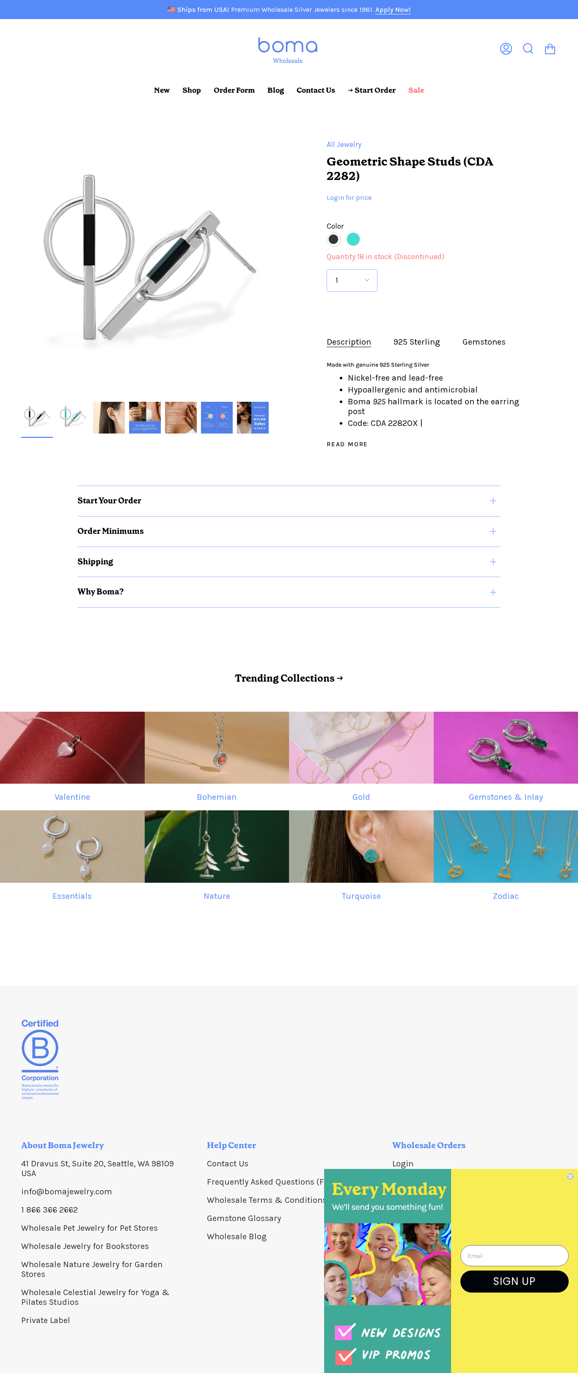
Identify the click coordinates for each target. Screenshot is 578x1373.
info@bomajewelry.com (66, 1191)
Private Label (45, 1320)
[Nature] (217, 846)
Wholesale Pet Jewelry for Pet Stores (89, 1228)
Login (402, 1164)
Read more (347, 444)
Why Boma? (100, 591)
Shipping (95, 561)
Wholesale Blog (237, 1236)
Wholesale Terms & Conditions (267, 1200)
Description (349, 342)
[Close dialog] (570, 1176)
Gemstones (484, 342)
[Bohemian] (217, 748)
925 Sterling (417, 342)
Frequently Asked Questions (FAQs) (274, 1182)
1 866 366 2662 (49, 1210)
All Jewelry (344, 144)
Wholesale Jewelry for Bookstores (85, 1246)
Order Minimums (110, 531)
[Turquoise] (361, 846)
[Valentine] (72, 748)
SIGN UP (514, 1281)
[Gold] (361, 748)
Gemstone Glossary (244, 1218)
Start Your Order (109, 500)
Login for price (349, 197)
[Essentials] (72, 846)
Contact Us (227, 1164)
